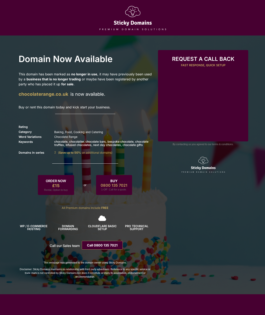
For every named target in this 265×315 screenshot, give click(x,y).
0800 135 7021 (114, 185)
